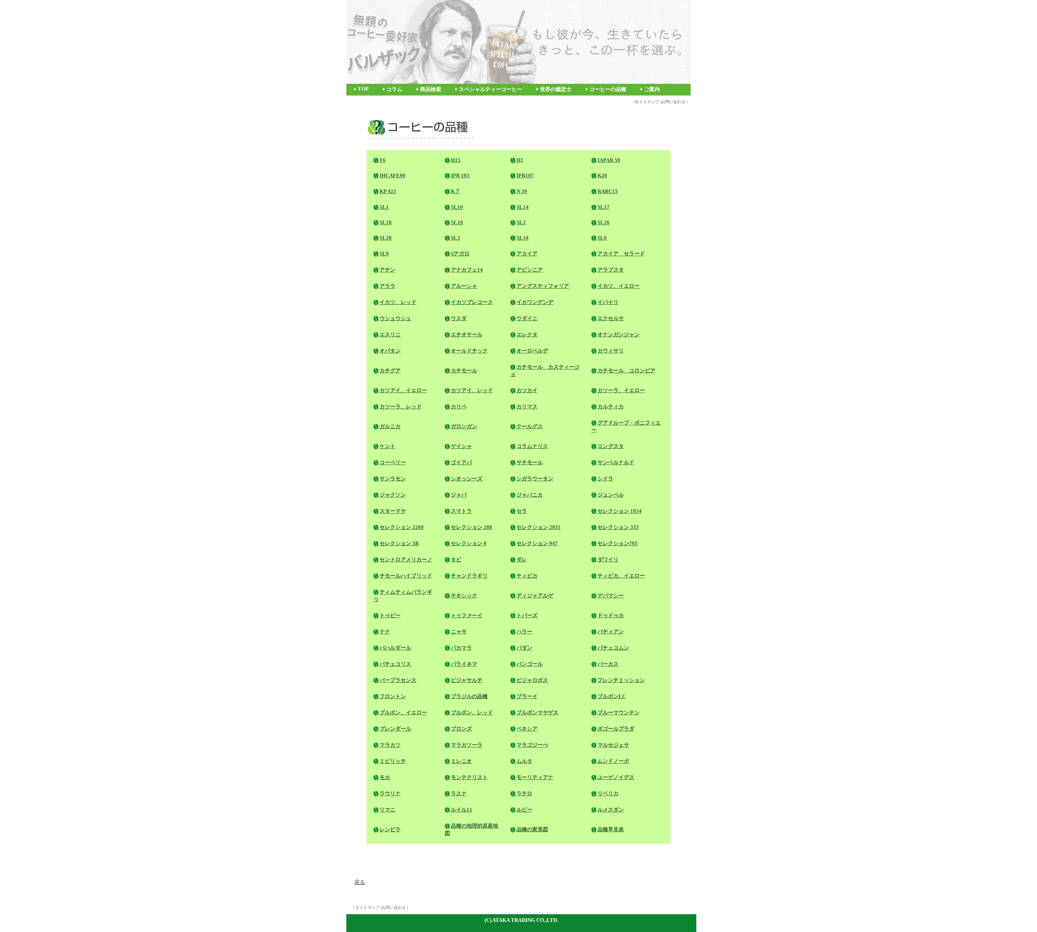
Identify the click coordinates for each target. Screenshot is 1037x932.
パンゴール (529, 664)
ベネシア (527, 729)
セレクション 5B (399, 543)
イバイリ (608, 302)
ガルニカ (390, 426)
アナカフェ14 (467, 270)
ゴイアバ (461, 462)
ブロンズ (461, 729)
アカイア (527, 254)
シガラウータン (534, 479)
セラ (521, 511)
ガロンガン (464, 426)
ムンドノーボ (613, 761)
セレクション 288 (471, 527)
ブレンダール (395, 729)
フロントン (393, 696)
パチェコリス (395, 664)
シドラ (605, 479)
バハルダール (395, 648)
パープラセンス (398, 680)
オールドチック (469, 351)
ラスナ (459, 793)
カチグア (390, 370)
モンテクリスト (469, 777)
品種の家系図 (532, 829)
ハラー (524, 631)
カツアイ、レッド (472, 390)
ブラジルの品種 (469, 696)
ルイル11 (461, 810)
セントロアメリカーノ (406, 559)
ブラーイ (527, 696)
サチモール (529, 462)
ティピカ (527, 576)
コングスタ (610, 446)
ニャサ (459, 631)
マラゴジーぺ (532, 745)
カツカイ (527, 390)
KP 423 (388, 191)
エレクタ (527, 334)
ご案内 (652, 89)
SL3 (455, 238)
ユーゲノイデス (615, 777)
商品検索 (430, 89)
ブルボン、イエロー (403, 712)
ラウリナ (390, 793)
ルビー (524, 810)
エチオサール (466, 334)
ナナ (385, 631)
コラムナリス (532, 446)
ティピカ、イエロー (621, 576)
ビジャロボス (532, 680)
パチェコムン (613, 648)
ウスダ (459, 318)
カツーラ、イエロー (621, 390)
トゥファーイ (466, 615)
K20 (602, 175)
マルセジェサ (613, 745)
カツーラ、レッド (401, 406)
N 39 (521, 191)
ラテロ (524, 793)
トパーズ (527, 615)
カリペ (459, 406)
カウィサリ (610, 351)
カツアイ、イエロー (403, 390)
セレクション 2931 (538, 527)
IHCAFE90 (392, 175)
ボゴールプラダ (615, 729)
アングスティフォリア (542, 286)
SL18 (386, 222)
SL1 (384, 207)
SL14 (522, 207)
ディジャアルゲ (534, 595)
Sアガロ (460, 254)
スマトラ (461, 511)
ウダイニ (527, 318)
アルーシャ (464, 286)
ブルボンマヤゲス (537, 712)
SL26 (603, 222)
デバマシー (610, 595)
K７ (455, 191)
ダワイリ (608, 559)
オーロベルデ (532, 351)
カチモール (464, 370)
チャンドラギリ (469, 576)
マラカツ (390, 745)
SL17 (603, 207)
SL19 (457, 222)
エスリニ (390, 334)
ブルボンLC (611, 696)
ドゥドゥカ (610, 615)
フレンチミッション (621, 680)
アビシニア (529, 270)
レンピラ (390, 829)
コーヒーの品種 (607, 89)
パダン (524, 648)
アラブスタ (610, 270)
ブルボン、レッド (472, 712)
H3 (519, 160)
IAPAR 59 (608, 160)
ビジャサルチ (466, 680)
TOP (363, 89)
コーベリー (393, 462)
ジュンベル (610, 495)
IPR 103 (460, 175)
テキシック (464, 595)
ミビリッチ (393, 761)
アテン (387, 270)
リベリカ (608, 793)
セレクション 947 (537, 543)
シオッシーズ (466, 479)
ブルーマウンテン (618, 712)
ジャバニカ (529, 495)
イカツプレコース (472, 302)
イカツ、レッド (398, 302)
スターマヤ (393, 511)
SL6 (602, 238)
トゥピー (390, 615)
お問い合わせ (673, 102)
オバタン (390, 351)
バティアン (610, 631)
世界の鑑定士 (556, 89)
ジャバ (459, 495)
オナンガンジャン (618, 334)
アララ (387, 286)
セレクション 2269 (402, 527)
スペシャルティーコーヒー (490, 89)
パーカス (608, 664)
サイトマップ (647, 102)
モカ (385, 777)
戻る (359, 882)
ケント (387, 446)
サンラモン (393, 479)
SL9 (384, 254)
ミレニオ (461, 761)
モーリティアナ (534, 777)
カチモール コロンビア (626, 370)
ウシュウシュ (395, 318)
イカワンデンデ (534, 302)
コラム (394, 89)
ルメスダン (610, 810)
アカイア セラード (621, 254)
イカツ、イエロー (618, 286)
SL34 (522, 238)
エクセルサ (610, 318)
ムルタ (524, 761)
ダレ (521, 559)
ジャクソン (393, 495)
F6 (383, 160)
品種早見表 (610, 829)
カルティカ (610, 406)
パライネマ (464, 664)
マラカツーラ (466, 745)
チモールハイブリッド (406, 576)
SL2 (521, 222)
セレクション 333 (618, 527)
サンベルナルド (615, 462)
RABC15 (607, 191)
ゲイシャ (461, 446)
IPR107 (525, 175)
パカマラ (461, 648)
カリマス (527, 406)
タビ (456, 559)
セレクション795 (617, 543)
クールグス (529, 426)
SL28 (386, 238)
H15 (456, 160)
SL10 (457, 207)
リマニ (387, 810)
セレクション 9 (468, 543)
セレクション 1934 (619, 511)
